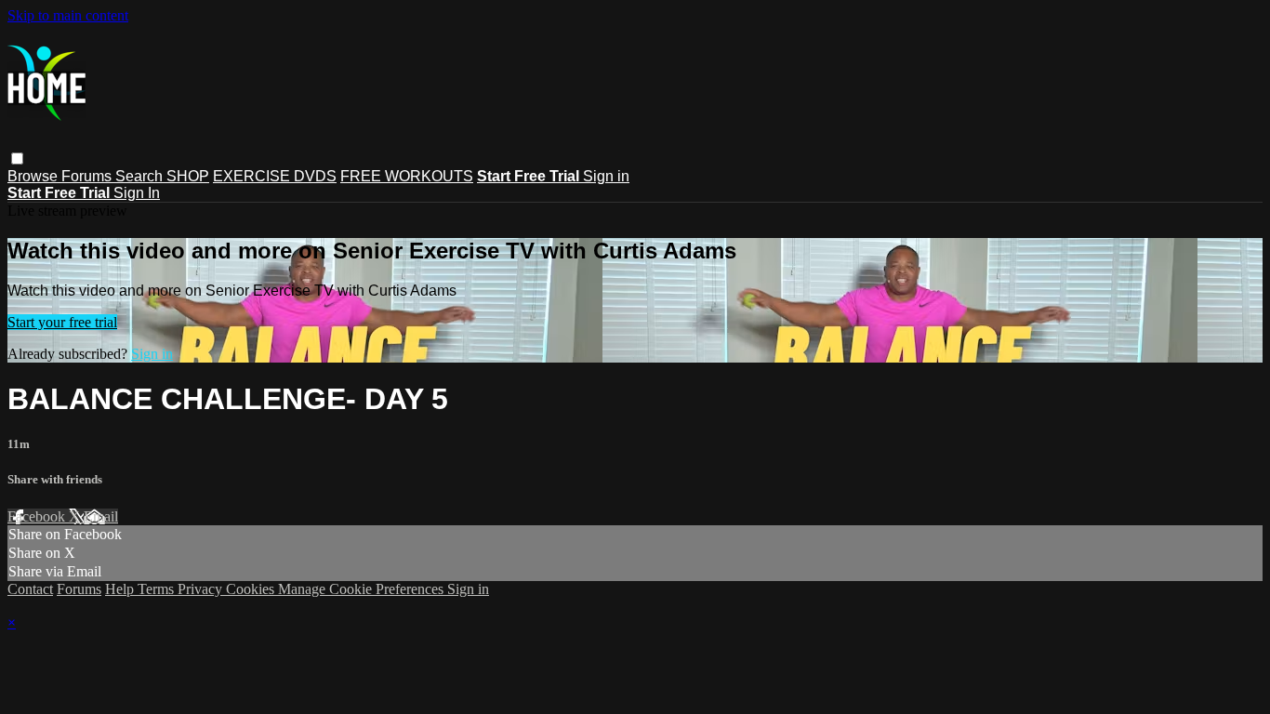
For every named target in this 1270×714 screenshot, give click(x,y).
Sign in (606, 176)
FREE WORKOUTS (406, 176)
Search (140, 176)
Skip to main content (67, 15)
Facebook (38, 516)
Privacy (202, 589)
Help (121, 589)
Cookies (252, 589)
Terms (158, 589)
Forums (88, 176)
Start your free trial (62, 322)
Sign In (136, 193)
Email (101, 516)
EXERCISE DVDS (275, 176)
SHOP (187, 176)
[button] (17, 158)
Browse (34, 176)
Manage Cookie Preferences (362, 589)
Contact (30, 589)
